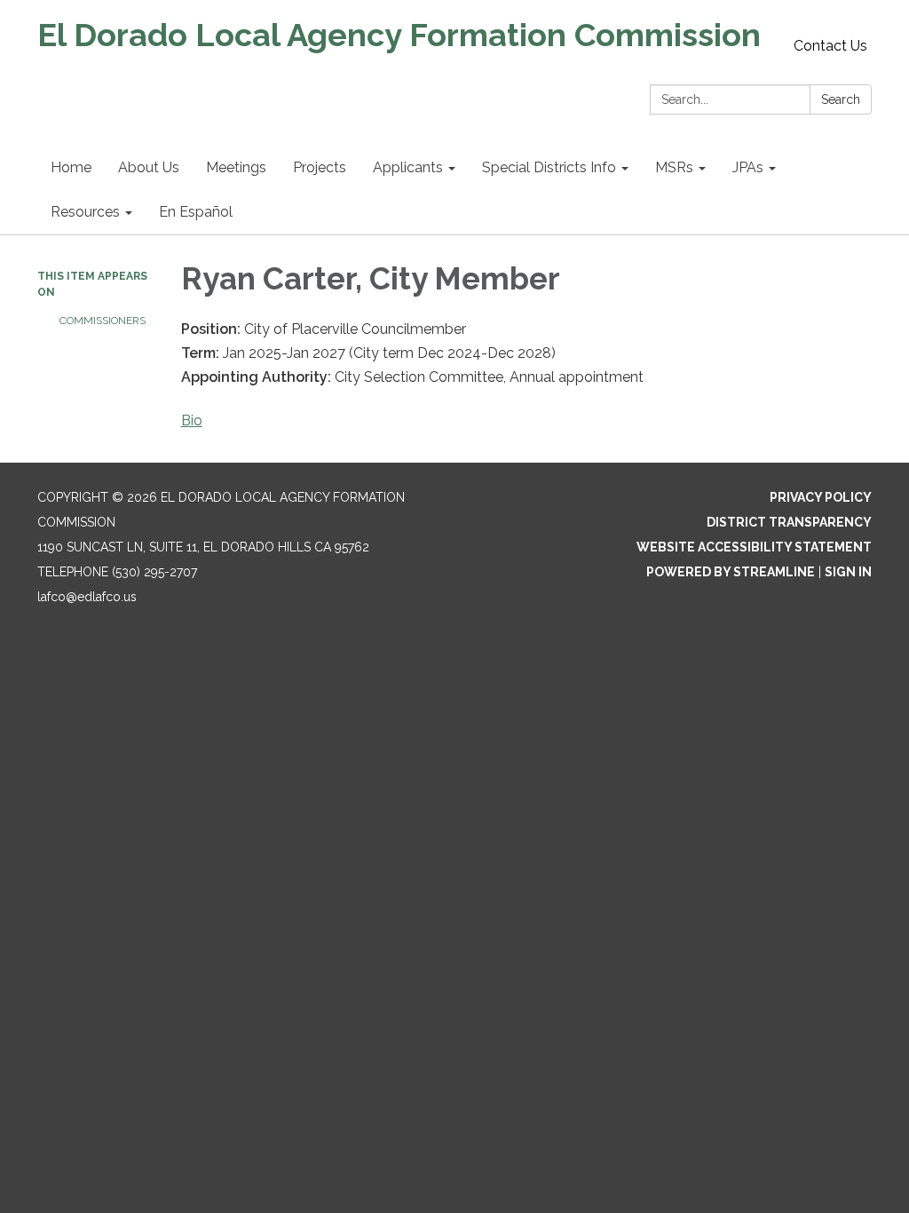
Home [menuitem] (71, 167)
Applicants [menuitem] (408, 167)
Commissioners (102, 320)
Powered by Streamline (730, 572)
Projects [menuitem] (319, 167)
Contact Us (830, 45)
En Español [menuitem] (196, 211)
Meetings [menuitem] (236, 167)
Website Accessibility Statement (754, 547)
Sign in (848, 572)
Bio (191, 420)
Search (840, 99)
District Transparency (789, 522)
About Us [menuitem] (148, 167)
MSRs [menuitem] (674, 167)
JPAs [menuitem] (747, 167)
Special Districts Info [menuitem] (549, 167)
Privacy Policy (821, 497)
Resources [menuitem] (85, 211)
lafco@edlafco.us (87, 597)
